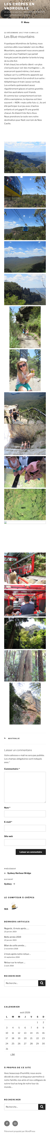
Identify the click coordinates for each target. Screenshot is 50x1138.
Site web (8, 836)
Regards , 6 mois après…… (16, 928)
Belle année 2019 (12, 937)
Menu (26, 22)
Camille (33, 33)
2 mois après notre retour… (17, 954)
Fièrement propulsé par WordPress (19, 1131)
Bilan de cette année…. (15, 945)
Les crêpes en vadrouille (19, 6)
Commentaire (12, 769)
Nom (7, 807)
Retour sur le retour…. (14, 962)
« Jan (12, 1054)
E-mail (8, 822)
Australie (14, 738)
